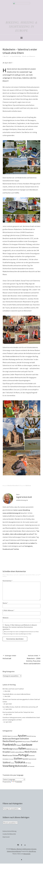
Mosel (5, 755)
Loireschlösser (19, 752)
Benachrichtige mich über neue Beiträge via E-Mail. (17, 634)
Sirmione (11, 759)
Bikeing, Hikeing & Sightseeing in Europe (21, 26)
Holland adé (9, 657)
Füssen (18, 745)
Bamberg (34, 736)
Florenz (28, 741)
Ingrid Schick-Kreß (16, 56)
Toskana (19, 762)
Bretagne (15, 738)
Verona (29, 763)
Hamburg (7, 748)
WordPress (32, 851)
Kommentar (8, 581)
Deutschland (9, 741)
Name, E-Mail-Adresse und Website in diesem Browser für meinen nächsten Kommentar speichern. (20, 627)
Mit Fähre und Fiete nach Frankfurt (13, 689)
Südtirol (6, 762)
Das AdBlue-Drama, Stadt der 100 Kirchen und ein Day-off (20, 707)
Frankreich (9, 745)
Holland (15, 749)
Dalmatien (24, 738)
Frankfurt (34, 741)
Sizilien (18, 758)
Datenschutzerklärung (9, 831)
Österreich (31, 766)
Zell (28, 766)
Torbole (12, 763)
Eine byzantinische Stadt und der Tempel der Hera (18, 712)
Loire (13, 752)
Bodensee (7, 738)
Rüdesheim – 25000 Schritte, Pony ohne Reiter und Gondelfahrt (32, 660)
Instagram (18, 845)
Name (5, 603)
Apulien (22, 735)
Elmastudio (26, 854)
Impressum (6, 837)
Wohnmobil (21, 765)
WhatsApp (25, 845)
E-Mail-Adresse (8, 610)
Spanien (25, 759)
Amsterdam (14, 736)
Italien (22, 748)
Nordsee (9, 755)
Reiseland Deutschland (13, 485)
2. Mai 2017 (6, 56)
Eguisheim (19, 741)
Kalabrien (29, 749)
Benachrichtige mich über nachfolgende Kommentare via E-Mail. (21, 631)
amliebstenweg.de (22, 500)
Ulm (26, 763)
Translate (18, 782)
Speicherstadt (32, 759)
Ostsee (15, 755)
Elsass (24, 741)
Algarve (10, 736)
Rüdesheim (28, 485)
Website (5, 618)
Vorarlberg (9, 766)
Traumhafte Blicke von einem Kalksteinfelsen (16, 694)
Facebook (21, 845)
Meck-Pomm (30, 751)
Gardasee (27, 744)
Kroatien (7, 751)
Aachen (5, 736)
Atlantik (29, 736)
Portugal (23, 755)
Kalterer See (35, 749)
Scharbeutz (6, 759)
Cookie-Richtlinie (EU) (9, 834)
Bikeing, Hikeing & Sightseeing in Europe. (24, 849)
